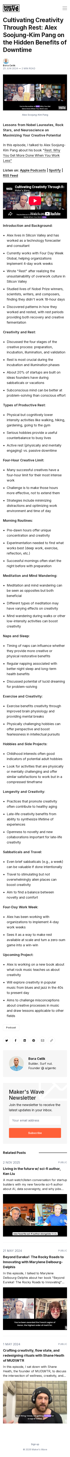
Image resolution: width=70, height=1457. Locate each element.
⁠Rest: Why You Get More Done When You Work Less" (31, 155)
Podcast (11, 1027)
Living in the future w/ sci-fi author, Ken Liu (32, 1171)
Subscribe (35, 1133)
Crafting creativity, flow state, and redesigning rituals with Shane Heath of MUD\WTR (33, 1355)
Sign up (35, 1444)
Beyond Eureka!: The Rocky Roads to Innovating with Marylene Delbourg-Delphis (33, 1262)
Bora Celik (9, 65)
